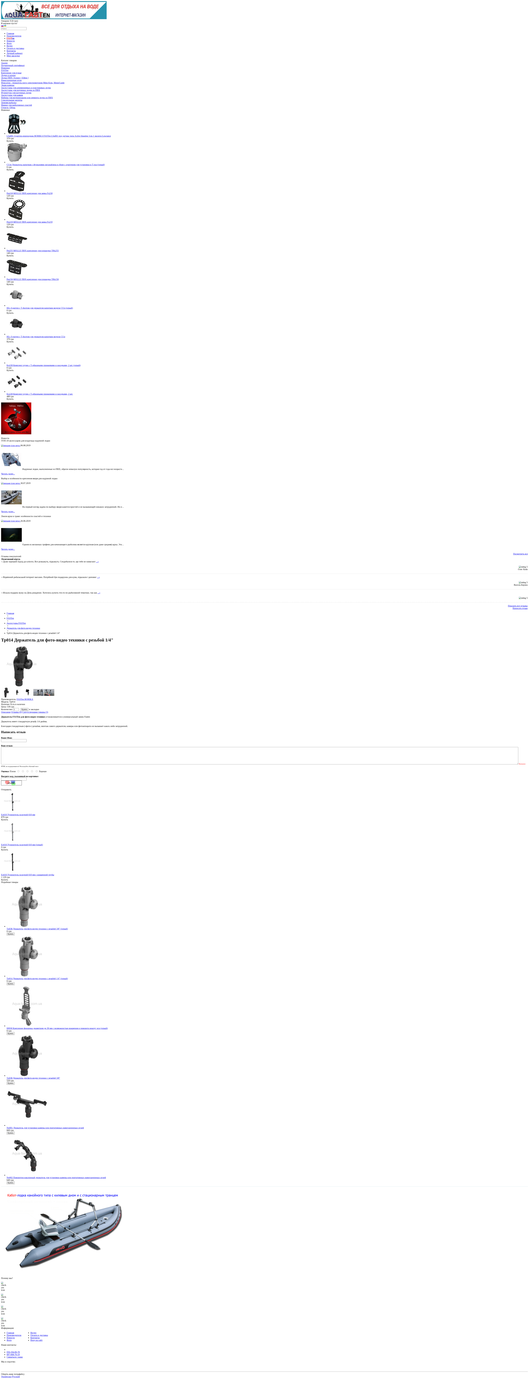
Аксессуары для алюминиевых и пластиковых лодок (26, 88)
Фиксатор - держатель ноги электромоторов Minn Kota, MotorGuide (32, 83)
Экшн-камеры (7, 85)
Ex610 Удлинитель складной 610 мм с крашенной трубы (27, 875)
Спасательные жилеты (11, 100)
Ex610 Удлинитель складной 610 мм (18, 814)
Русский (16, 1376)
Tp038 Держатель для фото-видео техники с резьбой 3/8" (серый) (37, 929)
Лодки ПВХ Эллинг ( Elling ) (15, 78)
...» (97, 561)
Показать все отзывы (518, 606)
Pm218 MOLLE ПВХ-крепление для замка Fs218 (29, 193)
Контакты (11, 51)
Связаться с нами (15, 1357)
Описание (6, 712)
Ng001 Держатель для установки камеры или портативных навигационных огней (45, 1128)
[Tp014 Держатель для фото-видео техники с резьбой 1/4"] (21, 686)
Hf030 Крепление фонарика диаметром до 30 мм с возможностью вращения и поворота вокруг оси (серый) (57, 1028)
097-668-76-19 (13, 1354)
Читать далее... (8, 474)
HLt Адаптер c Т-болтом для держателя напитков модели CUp (36, 336)
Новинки (5, 68)
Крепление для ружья (11, 73)
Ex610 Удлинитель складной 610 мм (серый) (22, 845)
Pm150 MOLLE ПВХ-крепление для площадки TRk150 (33, 279)
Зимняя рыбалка (8, 102)
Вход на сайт (36, 1340)
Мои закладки (13, 56)
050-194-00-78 (13, 1352)
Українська (6, 1376)
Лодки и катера (8, 75)
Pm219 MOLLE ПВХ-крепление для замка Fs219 (29, 222)
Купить (4, 819)
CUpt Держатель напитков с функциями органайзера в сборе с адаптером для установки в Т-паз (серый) (56, 164)
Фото (9, 43)
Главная (10, 33)
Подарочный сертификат (13, 65)
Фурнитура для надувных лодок (16, 93)
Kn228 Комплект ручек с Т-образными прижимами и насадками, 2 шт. (40, 394)
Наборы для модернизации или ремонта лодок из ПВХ (27, 97)
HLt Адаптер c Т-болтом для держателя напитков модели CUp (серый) (40, 308)
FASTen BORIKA (25, 699)
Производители (14, 36)
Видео (10, 46)
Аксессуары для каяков (12, 95)
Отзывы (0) (16, 712)
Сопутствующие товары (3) (35, 712)
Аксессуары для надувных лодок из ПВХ (20, 90)
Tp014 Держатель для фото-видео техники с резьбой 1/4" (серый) (37, 978)
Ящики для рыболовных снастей (16, 105)
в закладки (34, 709)
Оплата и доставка (15, 48)
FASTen (4, 70)
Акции (4, 63)
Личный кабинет (15, 53)
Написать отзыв (520, 608)
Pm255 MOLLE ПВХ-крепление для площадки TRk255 (33, 250)
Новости (11, 41)
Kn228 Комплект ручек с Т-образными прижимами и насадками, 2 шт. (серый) (44, 365)
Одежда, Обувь (8, 107)
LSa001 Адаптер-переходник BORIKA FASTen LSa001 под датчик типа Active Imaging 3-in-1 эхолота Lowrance (59, 136)
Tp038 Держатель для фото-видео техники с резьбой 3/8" (33, 1078)
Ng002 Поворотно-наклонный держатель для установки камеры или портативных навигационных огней (56, 1177)
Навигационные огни (11, 80)
